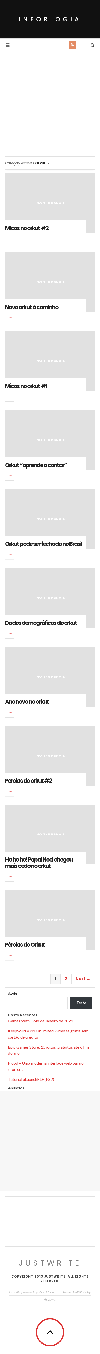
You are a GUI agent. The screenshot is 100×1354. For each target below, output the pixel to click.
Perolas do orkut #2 (28, 781)
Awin (12, 993)
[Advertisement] (50, 103)
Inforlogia (50, 19)
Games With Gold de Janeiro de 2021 (40, 1020)
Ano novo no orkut (26, 702)
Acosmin (50, 1299)
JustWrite (50, 1263)
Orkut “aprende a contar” (36, 465)
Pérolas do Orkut (24, 945)
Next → (83, 979)
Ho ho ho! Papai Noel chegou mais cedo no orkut (38, 863)
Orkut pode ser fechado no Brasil (43, 544)
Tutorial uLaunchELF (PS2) (31, 1079)
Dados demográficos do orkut (41, 623)
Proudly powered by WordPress (31, 1292)
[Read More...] (10, 239)
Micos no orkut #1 (26, 386)
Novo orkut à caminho (31, 307)
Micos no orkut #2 (26, 228)
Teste (81, 1002)
